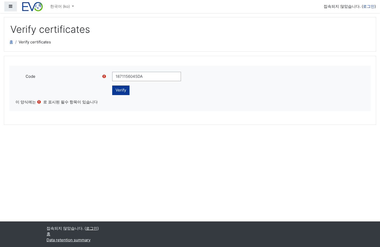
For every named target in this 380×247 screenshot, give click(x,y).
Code (30, 76)
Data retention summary (68, 239)
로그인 (369, 6)
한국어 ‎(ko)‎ (60, 6)
